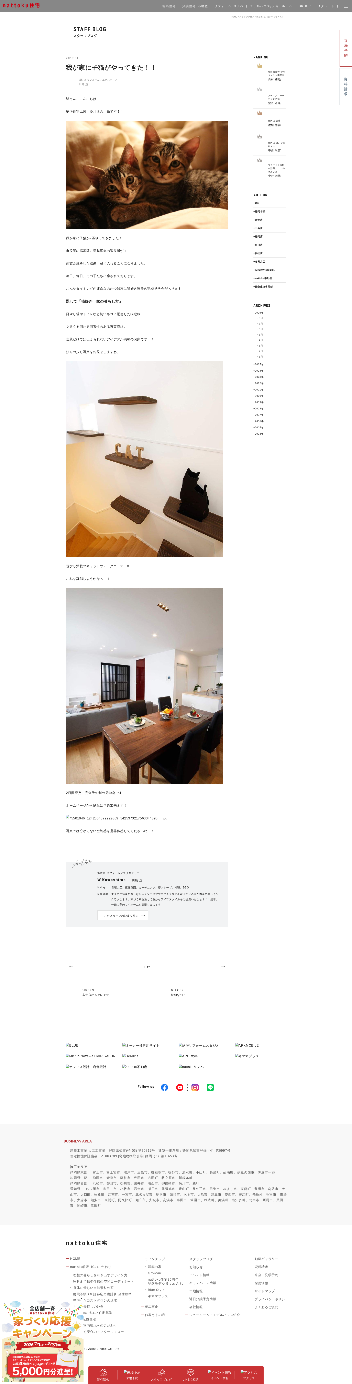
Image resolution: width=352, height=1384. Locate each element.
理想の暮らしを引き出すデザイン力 (100, 1275)
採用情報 (261, 1283)
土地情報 (196, 1291)
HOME (234, 17)
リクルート (325, 6)
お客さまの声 (155, 1315)
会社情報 (196, 1307)
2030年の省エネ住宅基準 (92, 1313)
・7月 (259, 323)
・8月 (259, 318)
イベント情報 (199, 1275)
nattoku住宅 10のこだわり (90, 1267)
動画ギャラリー (266, 1259)
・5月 (259, 334)
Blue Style (156, 1290)
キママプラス (158, 1296)
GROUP (305, 6)
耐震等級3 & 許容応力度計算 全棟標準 (102, 1294)
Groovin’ (155, 1273)
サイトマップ (265, 1291)
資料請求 (261, 1267)
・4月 (259, 340)
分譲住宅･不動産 (195, 6)
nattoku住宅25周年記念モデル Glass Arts (165, 1281)
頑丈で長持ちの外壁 (88, 1306)
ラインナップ (155, 1259)
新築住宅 (169, 6)
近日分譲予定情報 (202, 1299)
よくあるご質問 (266, 1307)
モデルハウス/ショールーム (271, 6)
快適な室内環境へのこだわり (95, 1325)
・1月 (259, 356)
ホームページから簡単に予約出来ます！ (96, 805)
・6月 (259, 329)
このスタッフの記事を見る (121, 915)
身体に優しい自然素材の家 (93, 1288)
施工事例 (151, 1306)
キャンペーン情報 (202, 1283)
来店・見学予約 (266, 1275)
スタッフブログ (246, 17)
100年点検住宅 (84, 1319)
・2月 (259, 351)
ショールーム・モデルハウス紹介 (214, 1315)
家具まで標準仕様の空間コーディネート (103, 1281)
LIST (147, 967)
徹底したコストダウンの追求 (95, 1300)
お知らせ (196, 1267)
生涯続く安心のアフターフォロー (98, 1332)
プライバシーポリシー (271, 1299)
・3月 (259, 345)
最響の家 (155, 1267)
